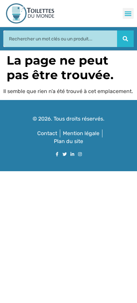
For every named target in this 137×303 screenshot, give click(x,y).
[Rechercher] (125, 38)
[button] (128, 13)
